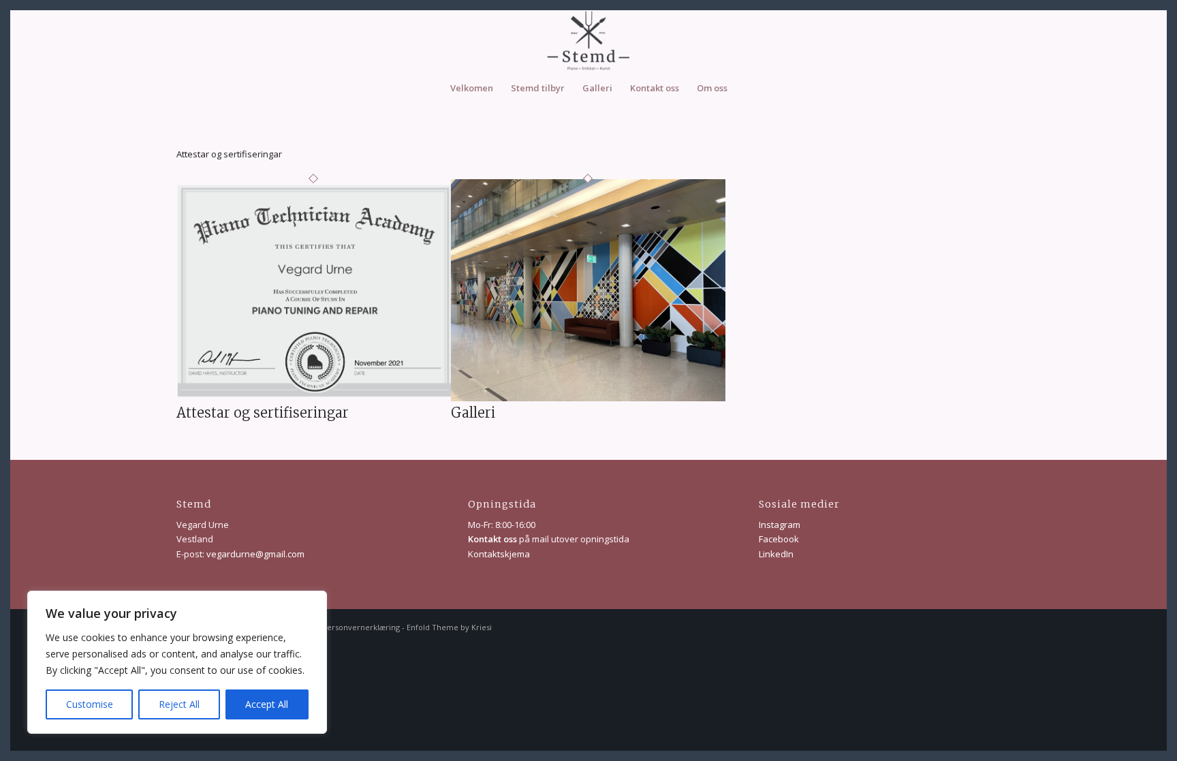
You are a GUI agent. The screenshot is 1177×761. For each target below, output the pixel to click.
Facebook (779, 539)
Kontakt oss (492, 539)
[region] (177, 662)
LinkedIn (776, 554)
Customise (89, 704)
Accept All (266, 704)
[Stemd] (588, 40)
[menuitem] (471, 88)
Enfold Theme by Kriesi (449, 627)
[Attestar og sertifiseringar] (313, 398)
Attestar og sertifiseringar (262, 412)
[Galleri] (588, 398)
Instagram (779, 524)
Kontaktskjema (499, 554)
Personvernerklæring (361, 627)
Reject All (179, 704)
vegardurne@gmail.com (255, 554)
